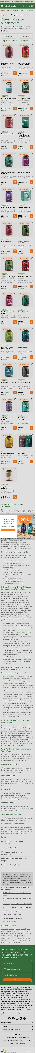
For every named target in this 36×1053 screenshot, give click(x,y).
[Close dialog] (34, 516)
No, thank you (8, 533)
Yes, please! (8, 529)
